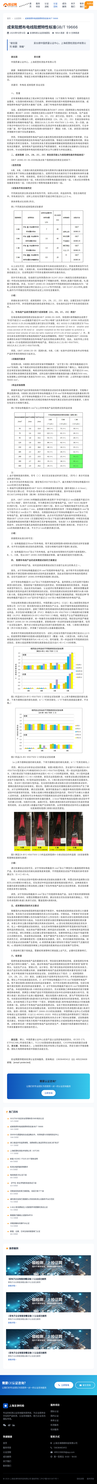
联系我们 (82, 5)
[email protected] (22, 1062)
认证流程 (47, 5)
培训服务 (55, 1429)
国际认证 (55, 1411)
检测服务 (55, 1425)
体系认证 (55, 1420)
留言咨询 (87, 1385)
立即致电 (65, 1385)
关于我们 (73, 5)
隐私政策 (80, 1479)
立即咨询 (48, 1093)
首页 (30, 5)
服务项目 (38, 5)
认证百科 (55, 5)
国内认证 (55, 1416)
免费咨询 (88, 5)
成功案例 (64, 5)
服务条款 (90, 1479)
